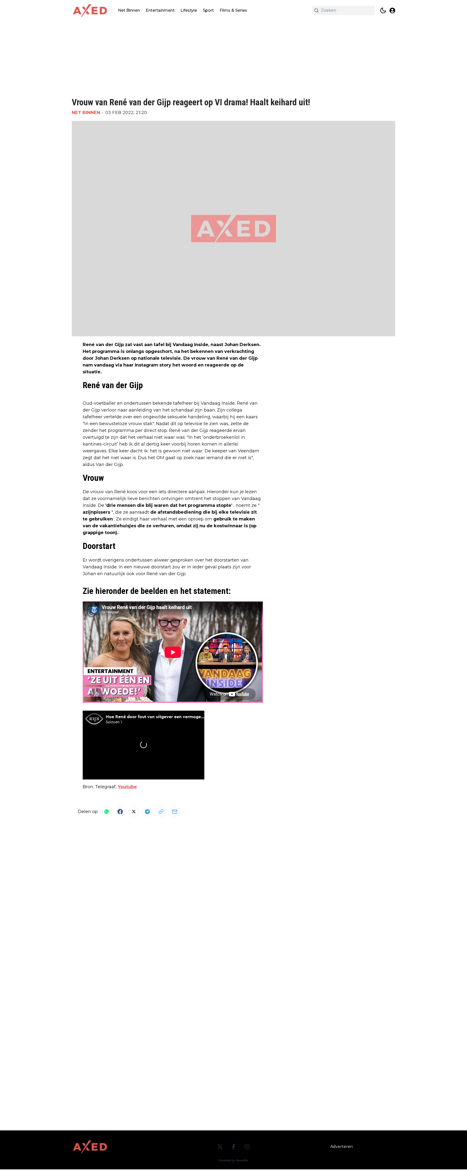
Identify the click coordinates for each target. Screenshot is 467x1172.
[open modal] (392, 10)
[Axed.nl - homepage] (90, 10)
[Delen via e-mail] (175, 811)
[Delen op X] (134, 811)
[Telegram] (147, 811)
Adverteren (341, 1146)
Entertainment (160, 10)
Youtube (127, 786)
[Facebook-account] (233, 1147)
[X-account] (220, 1147)
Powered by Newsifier (233, 1160)
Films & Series (233, 10)
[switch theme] (383, 10)
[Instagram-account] (247, 1147)
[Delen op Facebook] (120, 811)
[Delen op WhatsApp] (106, 811)
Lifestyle (188, 10)
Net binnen (86, 112)
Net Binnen (129, 10)
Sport (208, 10)
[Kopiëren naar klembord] (161, 811)
